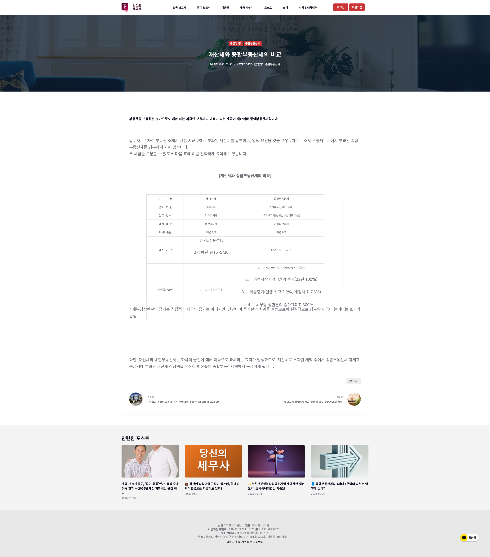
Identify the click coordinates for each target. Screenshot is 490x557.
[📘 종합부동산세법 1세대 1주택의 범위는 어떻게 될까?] (339, 461)
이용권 (225, 7)
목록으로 (352, 381)
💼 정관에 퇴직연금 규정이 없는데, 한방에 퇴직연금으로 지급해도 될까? (212, 486)
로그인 (341, 7)
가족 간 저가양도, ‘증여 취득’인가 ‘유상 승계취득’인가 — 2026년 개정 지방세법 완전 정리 (150, 488)
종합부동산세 (252, 43)
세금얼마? (235, 43)
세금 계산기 (246, 7)
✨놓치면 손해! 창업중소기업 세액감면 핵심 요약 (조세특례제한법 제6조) (276, 486)
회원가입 (357, 7)
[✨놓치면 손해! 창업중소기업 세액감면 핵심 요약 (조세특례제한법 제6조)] (276, 461)
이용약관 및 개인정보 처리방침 (245, 542)
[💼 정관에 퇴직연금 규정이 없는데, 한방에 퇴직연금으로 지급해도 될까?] (213, 461)
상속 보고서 (179, 7)
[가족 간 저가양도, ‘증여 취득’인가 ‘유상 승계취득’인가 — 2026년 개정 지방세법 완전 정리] (150, 461)
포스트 (268, 7)
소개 (285, 7)
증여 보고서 (203, 7)
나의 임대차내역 (308, 7)
